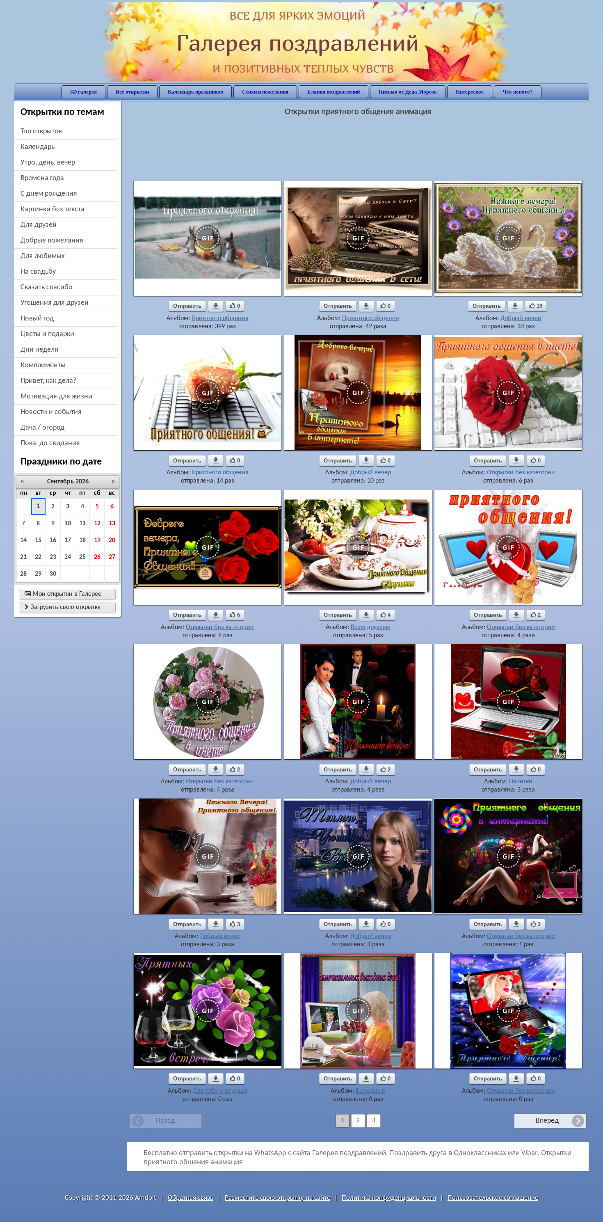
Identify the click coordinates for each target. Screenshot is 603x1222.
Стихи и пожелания (265, 92)
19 (97, 540)
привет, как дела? (48, 381)
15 (38, 540)
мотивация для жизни (56, 396)
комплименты (43, 365)
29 (38, 574)
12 (97, 523)
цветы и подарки (47, 334)
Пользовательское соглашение (493, 1198)
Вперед (547, 1121)
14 (23, 540)
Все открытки (132, 92)
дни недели (40, 350)
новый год (37, 319)
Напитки (520, 781)
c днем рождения (49, 194)
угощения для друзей (55, 303)
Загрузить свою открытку (62, 607)
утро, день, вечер (48, 163)
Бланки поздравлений (333, 92)
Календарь (38, 147)
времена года (42, 178)
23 (53, 557)
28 (23, 574)
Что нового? (517, 92)
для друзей (39, 225)
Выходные (370, 1091)
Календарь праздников (195, 92)
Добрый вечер (520, 318)
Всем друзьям (371, 627)
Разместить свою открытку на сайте (277, 1198)
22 (38, 557)
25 (82, 557)
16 (53, 540)
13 (112, 523)
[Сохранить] (216, 306)
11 (82, 523)
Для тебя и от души (220, 1091)
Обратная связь (190, 1198)
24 (67, 557)
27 (112, 557)
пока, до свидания (50, 443)
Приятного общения (220, 318)
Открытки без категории (521, 472)
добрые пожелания (52, 241)
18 (82, 540)
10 (67, 523)
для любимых (43, 256)
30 (53, 574)
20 (112, 540)
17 (67, 540)
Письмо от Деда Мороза (408, 92)
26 (97, 557)
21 (23, 557)
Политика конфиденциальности (389, 1198)
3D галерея (83, 92)
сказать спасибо (47, 287)
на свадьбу (38, 272)
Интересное (470, 92)
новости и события (51, 412)
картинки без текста (53, 209)
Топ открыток (41, 131)
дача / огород (42, 428)
